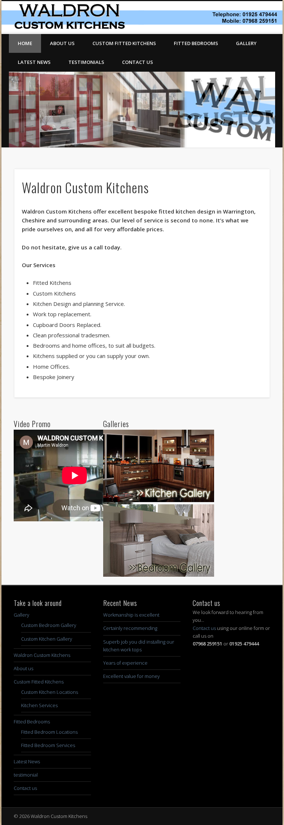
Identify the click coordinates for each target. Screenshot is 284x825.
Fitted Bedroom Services (48, 745)
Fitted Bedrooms (196, 43)
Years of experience (125, 662)
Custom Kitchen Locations (49, 692)
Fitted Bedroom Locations (49, 732)
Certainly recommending (130, 628)
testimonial (26, 774)
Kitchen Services (39, 705)
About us (62, 43)
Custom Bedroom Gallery (48, 625)
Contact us (137, 62)
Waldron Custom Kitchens (42, 655)
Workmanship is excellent (131, 614)
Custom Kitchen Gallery (46, 638)
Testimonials (86, 62)
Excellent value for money (131, 676)
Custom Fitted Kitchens (124, 43)
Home (25, 43)
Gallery (246, 43)
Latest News (34, 62)
